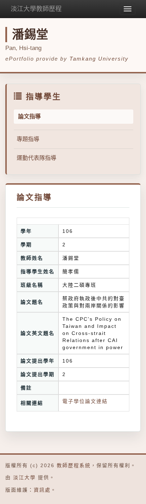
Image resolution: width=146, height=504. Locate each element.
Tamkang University (99, 59)
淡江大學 (24, 477)
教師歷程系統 (74, 465)
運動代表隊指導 (36, 158)
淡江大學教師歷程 (36, 8)
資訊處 (42, 490)
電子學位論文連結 (85, 401)
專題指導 (28, 139)
